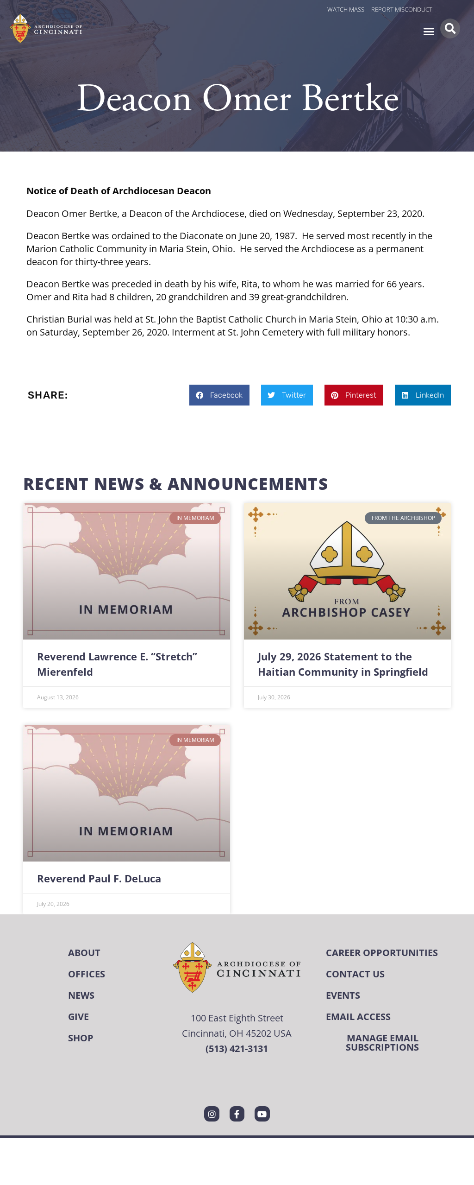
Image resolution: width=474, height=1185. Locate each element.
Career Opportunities (382, 952)
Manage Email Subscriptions (382, 1042)
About (84, 952)
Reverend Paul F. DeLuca (99, 878)
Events (343, 995)
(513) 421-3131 (237, 1048)
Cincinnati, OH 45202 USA (237, 1033)
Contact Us (355, 974)
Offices (86, 974)
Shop (81, 1038)
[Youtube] (262, 1113)
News (81, 995)
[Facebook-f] (237, 1113)
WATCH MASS (345, 9)
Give (78, 1016)
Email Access (358, 1016)
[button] (429, 31)
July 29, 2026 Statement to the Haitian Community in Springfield (343, 664)
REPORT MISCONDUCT (401, 9)
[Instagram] (211, 1113)
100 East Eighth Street (237, 1017)
